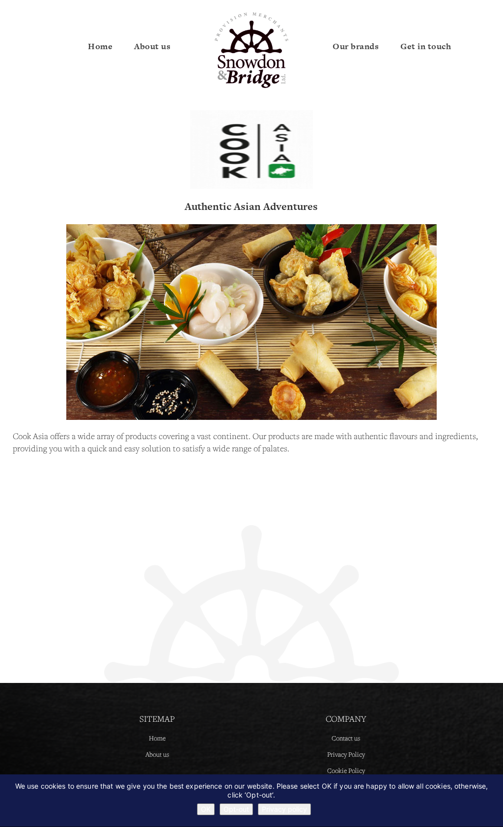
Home (100, 46)
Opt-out (236, 809)
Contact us (346, 738)
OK (206, 809)
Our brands (356, 46)
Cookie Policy (346, 770)
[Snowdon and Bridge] (251, 49)
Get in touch (425, 46)
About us (152, 46)
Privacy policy (284, 809)
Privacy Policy (346, 754)
